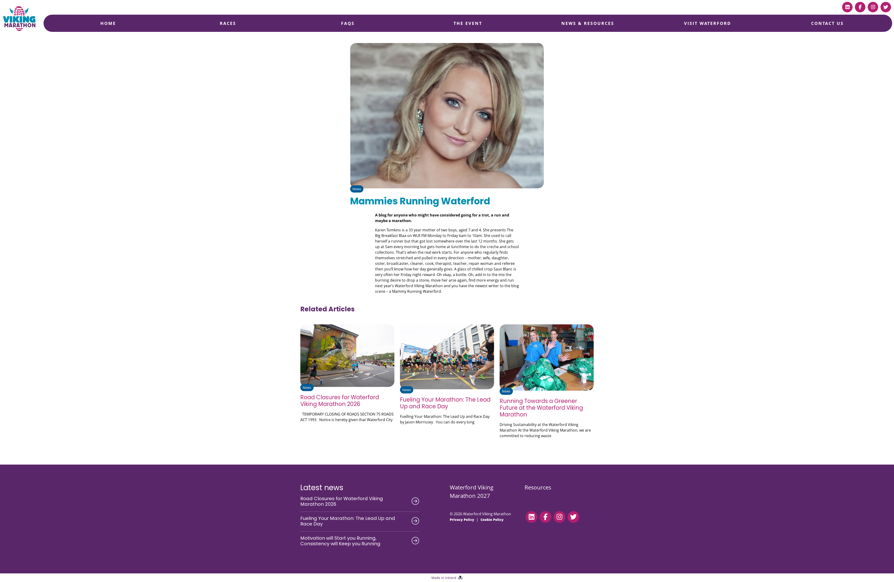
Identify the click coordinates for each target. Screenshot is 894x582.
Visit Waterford (707, 23)
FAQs (348, 23)
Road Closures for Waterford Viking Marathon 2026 (339, 400)
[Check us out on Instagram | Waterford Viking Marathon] (873, 7)
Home (108, 23)
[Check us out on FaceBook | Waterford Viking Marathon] (860, 7)
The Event (468, 23)
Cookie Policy (492, 519)
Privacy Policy (462, 519)
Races (228, 23)
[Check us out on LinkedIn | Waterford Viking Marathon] (847, 7)
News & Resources (587, 23)
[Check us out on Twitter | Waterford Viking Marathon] (885, 7)
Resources (538, 487)
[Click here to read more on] (347, 355)
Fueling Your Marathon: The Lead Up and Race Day (445, 403)
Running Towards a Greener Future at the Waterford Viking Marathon (541, 407)
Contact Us (827, 23)
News (356, 189)
